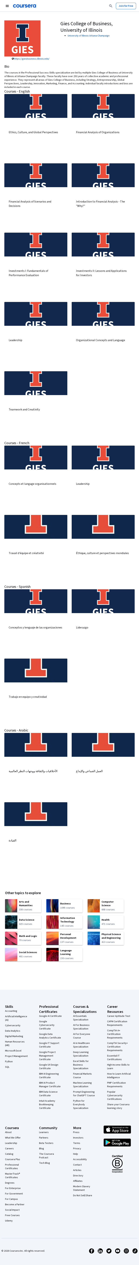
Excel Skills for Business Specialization (81, 1064)
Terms (76, 1143)
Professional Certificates (12, 1166)
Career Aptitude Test (118, 1016)
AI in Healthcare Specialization (81, 1045)
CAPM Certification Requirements (117, 1023)
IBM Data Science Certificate (48, 1093)
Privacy (77, 1148)
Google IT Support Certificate (49, 1045)
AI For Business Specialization (81, 1027)
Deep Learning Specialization (81, 1054)
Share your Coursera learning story (118, 1106)
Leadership (11, 1143)
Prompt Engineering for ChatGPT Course (84, 1093)
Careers (9, 1148)
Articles (77, 1170)
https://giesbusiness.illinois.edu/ (31, 59)
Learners (44, 1132)
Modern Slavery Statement (81, 1188)
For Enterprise (13, 1188)
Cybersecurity (12, 1025)
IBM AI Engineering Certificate (49, 1075)
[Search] (110, 6)
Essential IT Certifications (114, 1057)
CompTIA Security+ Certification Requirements (117, 1046)
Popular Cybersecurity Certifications (115, 1095)
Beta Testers (46, 1143)
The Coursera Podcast (46, 1155)
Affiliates (78, 1181)
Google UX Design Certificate (48, 1066)
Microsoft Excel (13, 1051)
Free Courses (12, 1215)
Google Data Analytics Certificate (50, 1036)
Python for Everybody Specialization (80, 1104)
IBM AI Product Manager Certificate (50, 1084)
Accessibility (80, 1159)
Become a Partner (14, 1204)
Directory (78, 1175)
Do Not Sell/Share (82, 1195)
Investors (78, 1138)
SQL (7, 1067)
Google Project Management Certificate (47, 1055)
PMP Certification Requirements (116, 1084)
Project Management (16, 1056)
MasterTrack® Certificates (12, 1175)
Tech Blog (44, 1163)
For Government (14, 1194)
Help (75, 1154)
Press (76, 1132)
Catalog (9, 1154)
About (8, 1132)
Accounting (11, 1011)
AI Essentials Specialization (80, 1018)
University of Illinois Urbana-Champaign (88, 36)
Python (9, 1061)
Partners (43, 1138)
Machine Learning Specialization (82, 1084)
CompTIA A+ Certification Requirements (115, 1034)
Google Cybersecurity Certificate (46, 1025)
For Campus (11, 1199)
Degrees (9, 1183)
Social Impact (12, 1210)
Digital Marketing (14, 1036)
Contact (77, 1165)
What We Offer (13, 1138)
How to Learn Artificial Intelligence (119, 1075)
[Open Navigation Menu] (7, 6)
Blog (41, 1148)
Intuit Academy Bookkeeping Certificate (47, 1104)
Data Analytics (12, 1031)
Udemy (9, 1221)
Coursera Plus (12, 1159)
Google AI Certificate (50, 1016)
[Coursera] (24, 6)
